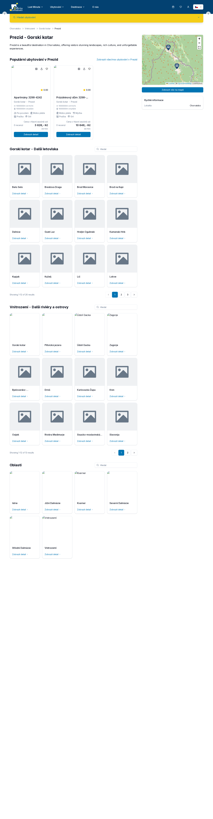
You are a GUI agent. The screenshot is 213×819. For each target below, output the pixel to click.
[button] (177, 66)
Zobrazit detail (31, 134)
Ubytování (55, 6)
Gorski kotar (45, 28)
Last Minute (34, 6)
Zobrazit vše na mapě (173, 90)
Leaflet (171, 83)
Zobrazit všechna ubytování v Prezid (117, 59)
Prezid (31, 102)
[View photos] (36, 69)
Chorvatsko (15, 28)
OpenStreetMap (185, 83)
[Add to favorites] (46, 69)
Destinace (76, 6)
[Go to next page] (134, 295)
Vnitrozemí (30, 28)
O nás (95, 6)
